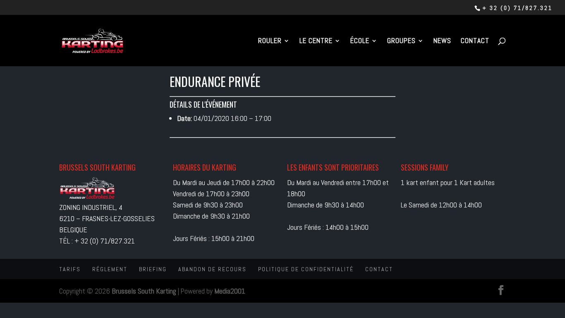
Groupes (401, 41)
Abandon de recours (212, 269)
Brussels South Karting (144, 291)
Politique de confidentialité (306, 269)
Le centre (316, 41)
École (359, 41)
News (442, 41)
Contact (475, 41)
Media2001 (229, 291)
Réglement (109, 269)
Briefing (153, 269)
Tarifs (70, 269)
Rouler (270, 41)
